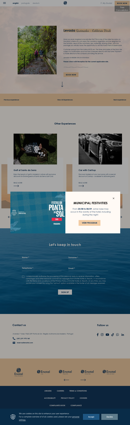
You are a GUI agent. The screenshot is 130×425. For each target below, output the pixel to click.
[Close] (113, 198)
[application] (65, 417)
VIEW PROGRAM (89, 223)
